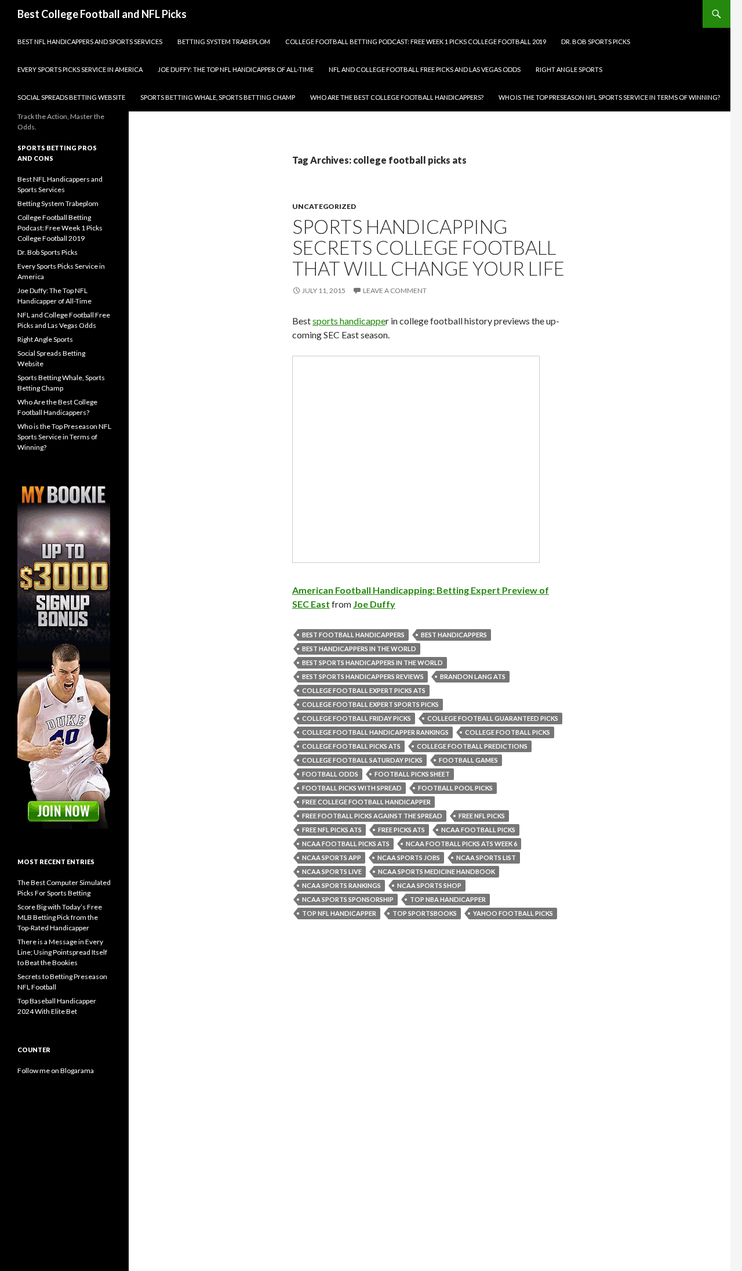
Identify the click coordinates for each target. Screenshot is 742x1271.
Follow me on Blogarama (55, 1070)
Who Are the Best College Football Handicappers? (396, 97)
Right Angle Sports (569, 69)
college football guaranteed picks (492, 718)
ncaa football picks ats (346, 843)
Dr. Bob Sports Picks (595, 41)
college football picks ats (351, 746)
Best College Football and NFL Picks (102, 14)
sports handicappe (348, 320)
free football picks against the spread (372, 815)
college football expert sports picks (370, 704)
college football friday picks (356, 718)
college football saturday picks (362, 760)
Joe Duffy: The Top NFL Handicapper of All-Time (236, 69)
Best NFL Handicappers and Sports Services (89, 41)
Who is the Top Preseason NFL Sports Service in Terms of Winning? (609, 97)
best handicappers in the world (359, 648)
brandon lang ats (472, 676)
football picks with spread (352, 788)
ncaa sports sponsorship (348, 899)
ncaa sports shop (429, 885)
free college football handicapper (366, 802)
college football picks (507, 732)
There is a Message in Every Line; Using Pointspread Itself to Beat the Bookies (62, 952)
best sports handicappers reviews (363, 676)
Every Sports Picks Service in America (80, 69)
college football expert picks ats (363, 690)
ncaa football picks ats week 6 (461, 843)
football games (468, 760)
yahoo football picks (513, 913)
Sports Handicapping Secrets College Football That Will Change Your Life (428, 247)
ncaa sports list (486, 857)
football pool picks (455, 788)
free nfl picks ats (332, 829)
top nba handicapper (448, 899)
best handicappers (454, 634)
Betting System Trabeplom (223, 41)
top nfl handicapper (339, 913)
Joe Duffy (374, 603)
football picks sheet (412, 774)
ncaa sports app (331, 857)
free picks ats (401, 829)
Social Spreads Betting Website (71, 97)
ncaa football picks (478, 829)
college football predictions (472, 746)
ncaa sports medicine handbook (436, 871)
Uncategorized (324, 206)
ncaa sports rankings (341, 885)
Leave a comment (395, 290)
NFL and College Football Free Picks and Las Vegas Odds (425, 69)
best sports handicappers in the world (372, 662)
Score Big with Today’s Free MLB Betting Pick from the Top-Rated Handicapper (59, 917)
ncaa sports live (332, 871)
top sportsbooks (424, 913)
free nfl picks (482, 815)
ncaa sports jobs (408, 857)
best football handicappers (353, 634)
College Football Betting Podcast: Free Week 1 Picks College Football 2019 (415, 41)
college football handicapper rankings (375, 732)
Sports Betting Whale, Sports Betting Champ (217, 97)
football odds (330, 774)
